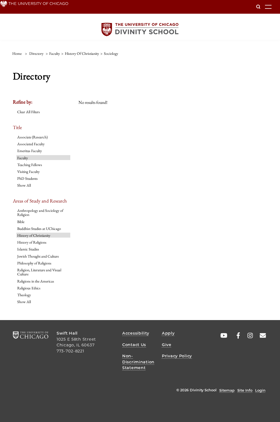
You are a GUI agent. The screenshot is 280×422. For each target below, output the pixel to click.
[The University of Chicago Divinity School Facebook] (235, 336)
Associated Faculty (31, 143)
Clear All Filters (28, 111)
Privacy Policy (177, 355)
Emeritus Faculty (29, 150)
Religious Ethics (28, 288)
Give (166, 344)
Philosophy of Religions (34, 263)
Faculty (22, 157)
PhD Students (27, 178)
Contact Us (134, 344)
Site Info (244, 390)
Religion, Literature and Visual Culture (39, 271)
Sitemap (227, 390)
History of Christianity (33, 235)
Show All (24, 185)
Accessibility (135, 333)
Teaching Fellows (29, 164)
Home (17, 53)
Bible (20, 221)
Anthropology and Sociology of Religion (40, 212)
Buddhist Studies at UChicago (39, 228)
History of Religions (31, 242)
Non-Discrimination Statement (138, 361)
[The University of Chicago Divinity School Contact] (261, 336)
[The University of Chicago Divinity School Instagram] (248, 336)
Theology (24, 294)
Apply (168, 333)
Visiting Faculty (28, 171)
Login (260, 390)
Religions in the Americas (35, 281)
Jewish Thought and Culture (38, 256)
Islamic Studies (28, 249)
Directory (36, 53)
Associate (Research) (32, 137)
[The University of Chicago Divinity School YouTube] (223, 336)
